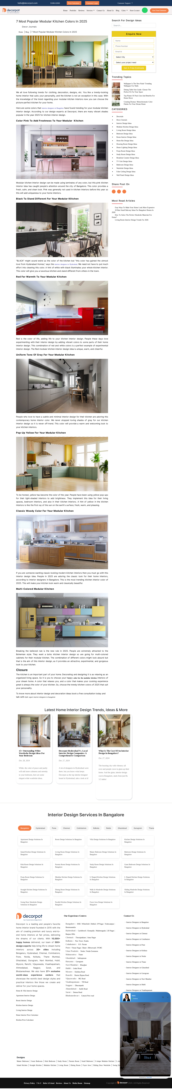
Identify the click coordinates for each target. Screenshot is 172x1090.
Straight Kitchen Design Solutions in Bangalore (34, 891)
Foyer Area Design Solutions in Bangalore (101, 903)
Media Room (77, 1083)
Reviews (81, 11)
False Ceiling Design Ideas (125, 172)
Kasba (86, 941)
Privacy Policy (29, 1083)
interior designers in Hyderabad (66, 264)
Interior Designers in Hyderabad (137, 928)
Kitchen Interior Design (24, 1005)
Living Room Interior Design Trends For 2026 (131, 220)
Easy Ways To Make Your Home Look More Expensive (134, 207)
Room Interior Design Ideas (126, 137)
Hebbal (93, 924)
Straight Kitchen (36, 1065)
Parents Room (74, 1061)
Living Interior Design (24, 1010)
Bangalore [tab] (25, 828)
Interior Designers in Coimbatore (138, 939)
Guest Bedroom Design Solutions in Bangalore (137, 866)
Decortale (119, 116)
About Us (110, 11)
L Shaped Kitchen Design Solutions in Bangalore (137, 878)
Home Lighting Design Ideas (126, 147)
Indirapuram (82, 958)
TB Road (85, 982)
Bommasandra (71, 927)
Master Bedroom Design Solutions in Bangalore (103, 853)
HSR (78, 924)
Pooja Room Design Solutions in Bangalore (32, 878)
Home (65, 11)
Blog (117, 11)
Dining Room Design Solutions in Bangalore (67, 891)
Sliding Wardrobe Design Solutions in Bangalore (137, 891)
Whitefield (85, 924)
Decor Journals (121, 120)
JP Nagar (100, 924)
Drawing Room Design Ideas (126, 144)
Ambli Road (83, 989)
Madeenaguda (101, 931)
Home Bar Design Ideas (124, 141)
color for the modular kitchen (85, 678)
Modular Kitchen (50, 1065)
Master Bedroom (23, 1061)
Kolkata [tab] (96, 828)
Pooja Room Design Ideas (125, 151)
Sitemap (87, 1083)
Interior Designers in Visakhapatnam (139, 990)
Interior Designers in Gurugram (137, 973)
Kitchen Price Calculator (25, 1020)
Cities (124, 11)
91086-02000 (55, 3)
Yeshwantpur (110, 924)
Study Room (62, 1061)
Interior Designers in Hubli (136, 985)
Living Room (63, 1065)
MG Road (81, 979)
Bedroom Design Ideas (124, 134)
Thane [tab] (151, 828)
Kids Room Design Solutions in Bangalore (32, 866)
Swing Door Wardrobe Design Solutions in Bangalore (31, 903)
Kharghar (83, 965)
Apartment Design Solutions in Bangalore (32, 841)
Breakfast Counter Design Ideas (127, 158)
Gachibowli (82, 931)
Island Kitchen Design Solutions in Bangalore (33, 853)
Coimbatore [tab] (81, 828)
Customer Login (92, 3)
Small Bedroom (87, 1061)
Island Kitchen (22, 1065)
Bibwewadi (92, 948)
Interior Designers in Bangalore (137, 922)
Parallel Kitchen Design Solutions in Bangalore (68, 903)
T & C (39, 1083)
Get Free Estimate (159, 11)
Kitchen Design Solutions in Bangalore (134, 841)
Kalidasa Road (80, 972)
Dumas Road (77, 992)
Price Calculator (73, 3)
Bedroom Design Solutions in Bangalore (135, 853)
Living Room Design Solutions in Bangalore (67, 853)
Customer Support (124, 3)
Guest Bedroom (36, 1061)
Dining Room (75, 1065)
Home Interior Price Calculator (27, 1015)
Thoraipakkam (81, 938)
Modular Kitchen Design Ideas (127, 127)
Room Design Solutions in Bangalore (68, 839)
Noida (82, 951)
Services (90, 11)
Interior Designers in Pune (135, 945)
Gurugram (79, 962)
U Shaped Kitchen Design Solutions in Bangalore (102, 878)
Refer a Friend (48, 1083)
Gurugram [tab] (138, 828)
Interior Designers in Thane (136, 962)
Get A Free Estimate (134, 68)
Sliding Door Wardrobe (101, 1065)
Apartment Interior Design (25, 996)
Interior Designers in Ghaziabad (137, 968)
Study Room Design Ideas (125, 154)
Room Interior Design (24, 1000)
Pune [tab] (54, 828)
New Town (79, 941)
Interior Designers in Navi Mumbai (138, 979)
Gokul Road (77, 968)
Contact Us (101, 11)
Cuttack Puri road (87, 996)
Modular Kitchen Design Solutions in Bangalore (68, 878)
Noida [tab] (108, 828)
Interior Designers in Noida (136, 956)
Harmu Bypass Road (81, 975)
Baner (84, 948)
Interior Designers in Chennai (136, 933)
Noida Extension (92, 951)
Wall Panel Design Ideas (125, 175)
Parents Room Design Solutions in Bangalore (67, 866)
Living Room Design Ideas (126, 130)
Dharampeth (79, 985)
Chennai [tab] (66, 828)
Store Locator (135, 11)
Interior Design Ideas (123, 123)
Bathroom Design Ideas (124, 165)
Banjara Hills (70, 934)
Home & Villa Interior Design (27, 991)
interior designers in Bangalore (53, 108)
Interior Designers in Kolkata (136, 951)
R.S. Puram (82, 944)
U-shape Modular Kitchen (104, 1061)
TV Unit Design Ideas (124, 161)
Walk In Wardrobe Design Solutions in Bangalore (102, 891)
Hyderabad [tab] (40, 828)
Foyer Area (87, 1065)
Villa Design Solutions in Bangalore (102, 839)
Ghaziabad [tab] (122, 828)
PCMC (99, 948)
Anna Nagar (91, 938)
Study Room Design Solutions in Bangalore (101, 866)
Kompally (91, 931)
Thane (80, 955)
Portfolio (73, 11)
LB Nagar (110, 931)
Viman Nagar (76, 948)
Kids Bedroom (50, 1061)
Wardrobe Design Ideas (124, 168)
